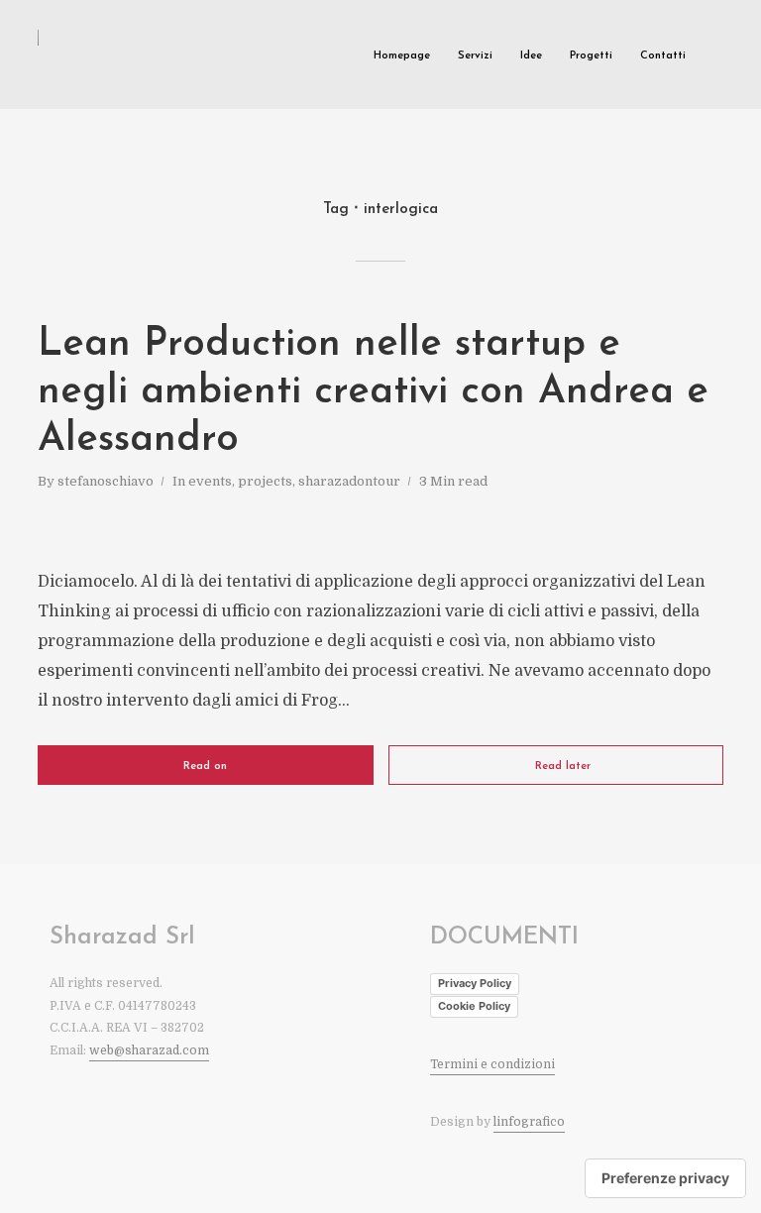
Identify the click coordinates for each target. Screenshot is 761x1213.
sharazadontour (349, 481)
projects (265, 481)
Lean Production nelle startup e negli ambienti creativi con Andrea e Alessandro (373, 392)
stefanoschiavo (105, 481)
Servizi (475, 56)
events (210, 481)
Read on (205, 766)
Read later (563, 766)
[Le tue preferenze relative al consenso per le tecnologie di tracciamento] (665, 1178)
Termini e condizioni (492, 1064)
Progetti (591, 56)
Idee (531, 56)
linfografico (529, 1122)
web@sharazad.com (149, 1050)
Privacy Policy (474, 983)
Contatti (663, 56)
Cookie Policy (474, 1006)
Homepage (402, 56)
